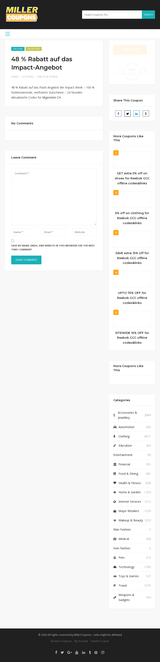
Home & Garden (130, 492)
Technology (126, 567)
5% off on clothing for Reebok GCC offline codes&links (132, 218)
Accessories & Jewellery (127, 415)
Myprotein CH (51, 97)
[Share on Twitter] (127, 113)
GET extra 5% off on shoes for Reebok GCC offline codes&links (132, 178)
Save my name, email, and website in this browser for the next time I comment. (53, 247)
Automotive (126, 427)
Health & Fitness (47, 76)
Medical (124, 539)
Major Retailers (129, 511)
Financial (124, 464)
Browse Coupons (61, 641)
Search (148, 14)
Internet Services (130, 501)
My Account (81, 641)
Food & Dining (128, 474)
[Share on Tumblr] (146, 113)
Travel (123, 585)
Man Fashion (122, 529)
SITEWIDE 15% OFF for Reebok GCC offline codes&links (132, 338)
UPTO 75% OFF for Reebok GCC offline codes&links (132, 298)
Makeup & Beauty (131, 520)
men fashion (121, 548)
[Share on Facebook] (118, 113)
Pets (122, 558)
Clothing (28, 76)
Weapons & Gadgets (126, 597)
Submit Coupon (100, 641)
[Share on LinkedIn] (137, 113)
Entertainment (122, 455)
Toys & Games (129, 576)
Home (14, 76)
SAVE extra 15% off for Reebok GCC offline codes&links (132, 258)
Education (125, 445)
